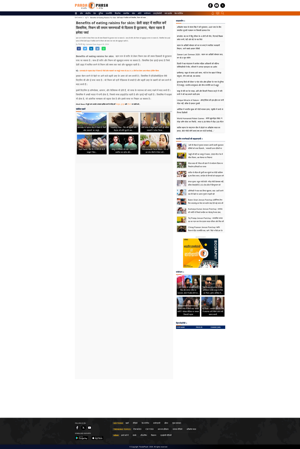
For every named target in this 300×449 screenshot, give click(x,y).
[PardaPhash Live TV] (217, 14)
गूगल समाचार (176, 423)
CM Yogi (150, 429)
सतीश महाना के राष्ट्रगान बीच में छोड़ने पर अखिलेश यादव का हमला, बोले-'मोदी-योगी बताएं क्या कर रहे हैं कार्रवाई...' (198, 129)
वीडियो (135, 423)
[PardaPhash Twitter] (222, 7)
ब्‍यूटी (86, 18)
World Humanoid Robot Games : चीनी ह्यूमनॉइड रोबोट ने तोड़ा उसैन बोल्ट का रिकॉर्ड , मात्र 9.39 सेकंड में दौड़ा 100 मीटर (200, 120)
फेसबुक (118, 104)
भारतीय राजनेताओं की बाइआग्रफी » (189, 139)
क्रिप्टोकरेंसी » (181, 323)
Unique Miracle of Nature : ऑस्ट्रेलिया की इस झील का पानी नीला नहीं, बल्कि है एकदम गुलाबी (200, 102)
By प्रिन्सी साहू (80, 44)
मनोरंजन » (180, 272)
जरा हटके (168, 13)
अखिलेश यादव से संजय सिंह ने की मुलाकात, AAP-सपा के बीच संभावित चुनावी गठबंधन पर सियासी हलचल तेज (199, 29)
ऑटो (139, 13)
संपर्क (134, 435)
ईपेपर (166, 423)
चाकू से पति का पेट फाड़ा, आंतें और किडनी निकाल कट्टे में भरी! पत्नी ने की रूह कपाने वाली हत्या (200, 92)
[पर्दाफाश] (91, 9)
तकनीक (125, 13)
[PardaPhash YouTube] (216, 7)
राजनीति (108, 13)
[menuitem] (81, 13)
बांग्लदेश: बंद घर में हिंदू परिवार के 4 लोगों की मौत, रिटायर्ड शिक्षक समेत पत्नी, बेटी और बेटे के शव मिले (200, 38)
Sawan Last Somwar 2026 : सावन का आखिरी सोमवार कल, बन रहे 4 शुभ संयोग (200, 56)
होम (81, 13)
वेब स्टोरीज (178, 13)
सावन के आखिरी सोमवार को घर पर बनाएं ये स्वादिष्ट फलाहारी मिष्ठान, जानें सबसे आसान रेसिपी (198, 47)
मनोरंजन (147, 13)
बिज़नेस (117, 13)
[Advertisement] (124, 185)
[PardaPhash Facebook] (210, 7)
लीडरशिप (144, 435)
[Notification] (212, 14)
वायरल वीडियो (177, 429)
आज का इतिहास (163, 429)
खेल (133, 13)
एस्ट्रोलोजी (157, 13)
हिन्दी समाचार (78, 18)
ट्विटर (129, 104)
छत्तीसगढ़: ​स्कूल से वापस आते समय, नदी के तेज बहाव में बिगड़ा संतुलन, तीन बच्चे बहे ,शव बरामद (199, 74)
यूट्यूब (123, 104)
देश (94, 13)
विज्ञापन (153, 435)
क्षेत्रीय (88, 13)
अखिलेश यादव (191, 429)
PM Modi (137, 429)
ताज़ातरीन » (180, 21)
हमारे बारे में (124, 435)
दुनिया (101, 13)
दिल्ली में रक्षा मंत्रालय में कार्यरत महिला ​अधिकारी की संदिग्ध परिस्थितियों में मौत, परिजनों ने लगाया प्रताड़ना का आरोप (198, 65)
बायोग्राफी (156, 423)
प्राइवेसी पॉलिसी (166, 435)
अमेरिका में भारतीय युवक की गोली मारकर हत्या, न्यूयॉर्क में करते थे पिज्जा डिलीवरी (200, 111)
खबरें (127, 423)
